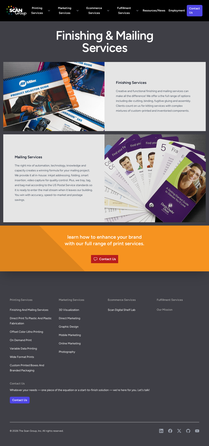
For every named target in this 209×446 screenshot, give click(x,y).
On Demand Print (21, 340)
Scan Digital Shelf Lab (121, 310)
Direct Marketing (69, 318)
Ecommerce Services (94, 10)
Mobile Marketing (70, 335)
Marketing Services (64, 10)
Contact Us (194, 10)
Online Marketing (70, 343)
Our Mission (164, 309)
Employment (177, 10)
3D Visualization (69, 310)
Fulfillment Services (124, 10)
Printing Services (37, 10)
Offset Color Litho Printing (26, 332)
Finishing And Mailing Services (29, 310)
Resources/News (154, 10)
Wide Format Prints (22, 357)
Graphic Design (69, 326)
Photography (67, 352)
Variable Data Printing (23, 348)
